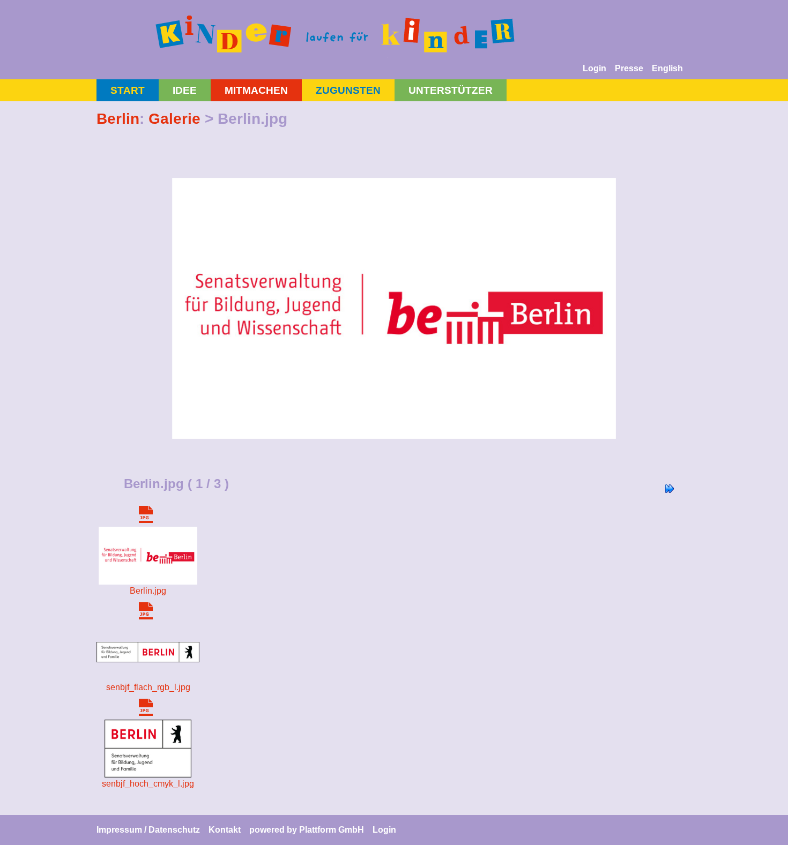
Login (594, 68)
